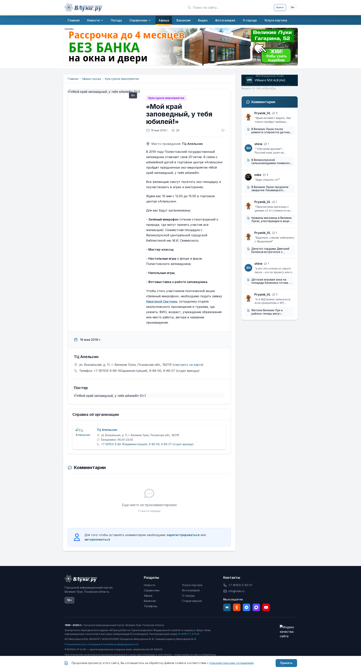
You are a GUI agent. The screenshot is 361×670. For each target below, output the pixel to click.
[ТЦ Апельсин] (85, 437)
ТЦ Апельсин (107, 430)
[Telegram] (246, 607)
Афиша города (91, 78)
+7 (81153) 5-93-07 (240, 585)
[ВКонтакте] (227, 607)
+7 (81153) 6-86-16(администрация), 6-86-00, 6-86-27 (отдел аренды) (147, 444)
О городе (188, 595)
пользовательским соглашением (231, 663)
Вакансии (150, 600)
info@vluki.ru (236, 591)
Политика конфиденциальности (120, 644)
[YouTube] (266, 607)
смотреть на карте (188, 365)
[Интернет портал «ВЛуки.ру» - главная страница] (83, 7)
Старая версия (192, 600)
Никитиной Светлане (161, 301)
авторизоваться (97, 539)
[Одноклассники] (236, 607)
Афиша (148, 595)
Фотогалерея (191, 590)
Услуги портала (192, 585)
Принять (286, 663)
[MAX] (256, 607)
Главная (73, 78)
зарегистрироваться (183, 535)
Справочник (151, 590)
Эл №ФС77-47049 (188, 634)
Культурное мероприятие (122, 78)
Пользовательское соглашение (82, 644)
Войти (280, 7)
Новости (149, 585)
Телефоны (150, 606)
